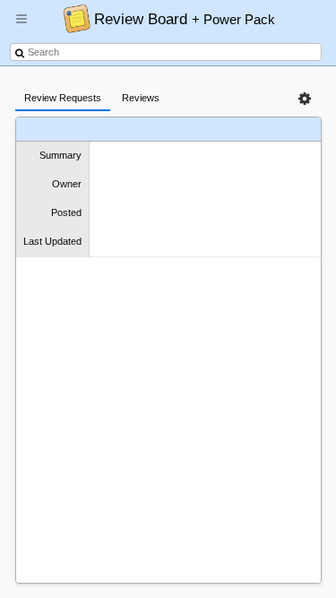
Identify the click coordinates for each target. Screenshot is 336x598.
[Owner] (185, 129)
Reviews (140, 97)
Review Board (184, 19)
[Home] (72, 18)
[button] (21, 26)
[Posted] (218, 129)
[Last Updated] (262, 129)
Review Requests (62, 97)
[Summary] (146, 129)
